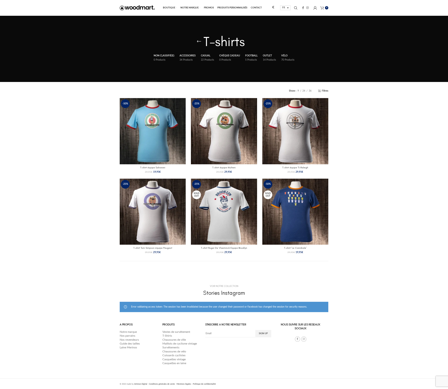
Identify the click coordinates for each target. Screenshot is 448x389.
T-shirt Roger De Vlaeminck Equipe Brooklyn (224, 247)
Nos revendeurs (130, 339)
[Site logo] (137, 7)
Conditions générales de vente (162, 384)
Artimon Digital (140, 384)
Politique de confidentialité (204, 384)
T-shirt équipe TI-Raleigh (295, 167)
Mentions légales (184, 384)
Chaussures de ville (174, 339)
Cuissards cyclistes (174, 355)
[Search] (295, 7)
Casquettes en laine (174, 363)
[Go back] (199, 41)
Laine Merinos (128, 347)
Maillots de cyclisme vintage (179, 343)
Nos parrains (127, 335)
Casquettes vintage (174, 359)
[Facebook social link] (303, 8)
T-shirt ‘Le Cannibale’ (295, 247)
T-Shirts (167, 335)
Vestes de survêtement (176, 332)
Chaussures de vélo (174, 351)
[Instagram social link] (307, 8)
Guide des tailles (130, 343)
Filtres (325, 91)
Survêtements (170, 347)
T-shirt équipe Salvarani (152, 167)
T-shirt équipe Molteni (224, 167)
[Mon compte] (315, 7)
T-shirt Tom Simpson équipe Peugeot (152, 247)
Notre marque (129, 332)
